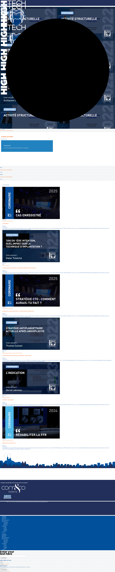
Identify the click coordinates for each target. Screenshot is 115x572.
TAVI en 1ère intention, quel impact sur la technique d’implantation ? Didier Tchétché (19, 267)
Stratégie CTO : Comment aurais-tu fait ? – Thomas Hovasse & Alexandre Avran (18, 311)
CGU (23, 501)
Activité (1, 130)
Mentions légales (21, 501)
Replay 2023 (8, 397)
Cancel (1, 128)
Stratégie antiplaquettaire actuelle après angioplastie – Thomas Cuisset (16, 355)
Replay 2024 (11, 440)
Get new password (3, 569)
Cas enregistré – (5, 223)
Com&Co (17, 501)
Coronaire (4, 130)
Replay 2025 (11, 308)
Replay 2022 (11, 130)
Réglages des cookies (45, 501)
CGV (32, 501)
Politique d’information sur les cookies (37, 501)
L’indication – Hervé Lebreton (8, 399)
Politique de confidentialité (28, 501)
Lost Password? (6, 564)
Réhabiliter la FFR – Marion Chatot (8, 443)
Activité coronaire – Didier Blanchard (6, 169)
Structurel (8, 265)
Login (2, 564)
